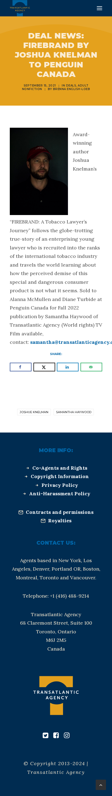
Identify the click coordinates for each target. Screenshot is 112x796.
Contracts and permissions (60, 512)
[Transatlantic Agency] (20, 8)
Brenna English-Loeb (71, 89)
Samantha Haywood (73, 412)
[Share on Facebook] (21, 367)
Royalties (59, 520)
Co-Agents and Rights (59, 468)
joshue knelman (34, 412)
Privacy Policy (60, 485)
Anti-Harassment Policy (59, 493)
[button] (99, 8)
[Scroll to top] (101, 784)
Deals (71, 85)
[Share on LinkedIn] (68, 367)
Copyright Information (60, 476)
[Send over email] (91, 367)
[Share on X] (44, 367)
